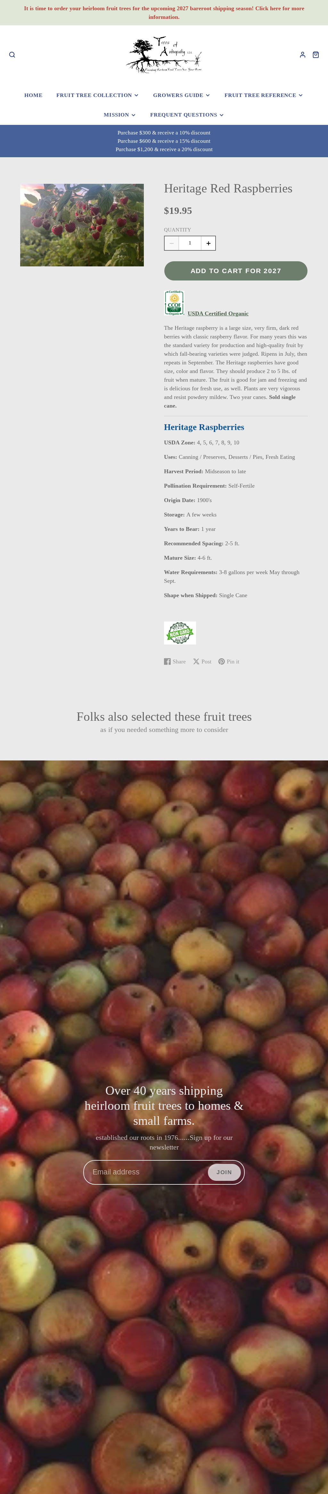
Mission (116, 115)
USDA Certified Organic (218, 313)
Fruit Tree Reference (260, 95)
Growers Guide (178, 95)
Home (33, 95)
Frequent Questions (183, 115)
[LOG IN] (302, 54)
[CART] (315, 54)
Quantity (177, 230)
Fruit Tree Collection (94, 95)
